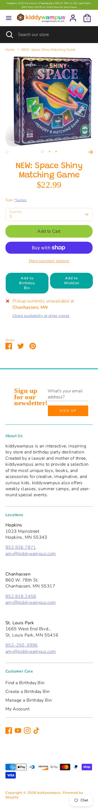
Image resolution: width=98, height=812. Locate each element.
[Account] (73, 16)
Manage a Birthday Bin (28, 700)
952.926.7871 (20, 547)
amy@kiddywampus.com (30, 554)
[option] (49, 101)
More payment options (49, 260)
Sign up (68, 410)
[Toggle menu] (8, 18)
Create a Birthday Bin (27, 692)
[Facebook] (8, 730)
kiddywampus (49, 792)
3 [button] (56, 151)
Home (10, 49)
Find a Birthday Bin (25, 683)
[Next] (91, 152)
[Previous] (7, 152)
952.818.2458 (20, 596)
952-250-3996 (21, 645)
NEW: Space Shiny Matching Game (48, 49)
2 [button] (49, 151)
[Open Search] (9, 34)
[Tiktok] (36, 730)
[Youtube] (18, 730)
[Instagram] (27, 730)
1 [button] (42, 151)
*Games (20, 200)
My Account (17, 709)
